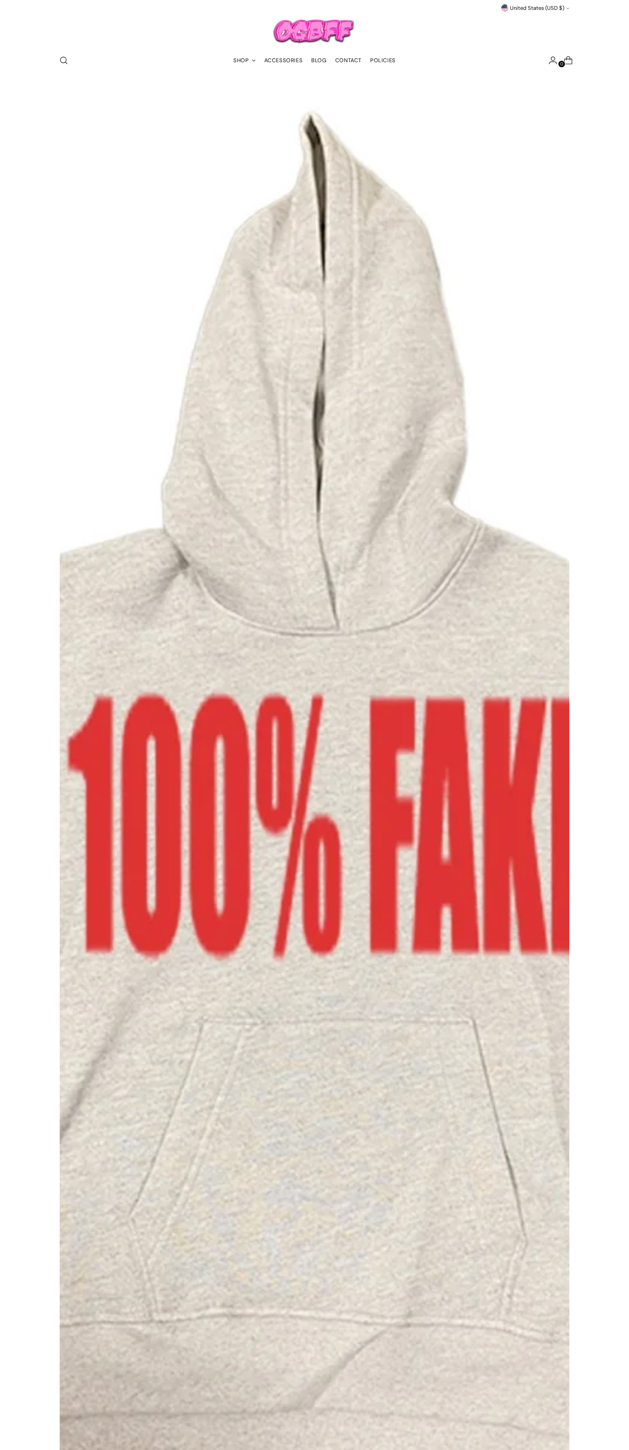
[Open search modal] (63, 60)
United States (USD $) (537, 8)
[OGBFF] (314, 30)
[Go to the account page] (550, 60)
